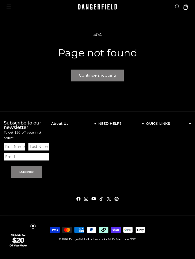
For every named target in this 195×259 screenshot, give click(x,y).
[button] (9, 7)
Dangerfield (77, 239)
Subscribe (26, 172)
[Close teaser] (33, 226)
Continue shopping (97, 75)
